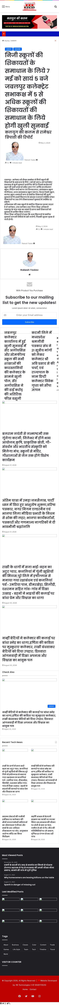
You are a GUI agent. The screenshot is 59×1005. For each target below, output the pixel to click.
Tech (34, 949)
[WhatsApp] (6, 1003)
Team (26, 949)
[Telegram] (8, 1003)
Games (6, 949)
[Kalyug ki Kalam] (29, 6)
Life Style (16, 949)
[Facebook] (1, 1003)
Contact (33, 989)
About (6, 945)
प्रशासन (8, 49)
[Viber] (9, 1003)
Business (15, 945)
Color (34, 945)
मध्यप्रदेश (17, 49)
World (6, 954)
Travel (52, 949)
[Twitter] (3, 1003)
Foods (52, 945)
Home (25, 989)
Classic (25, 945)
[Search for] (55, 7)
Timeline (43, 949)
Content (43, 945)
